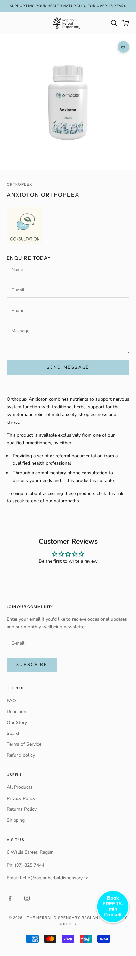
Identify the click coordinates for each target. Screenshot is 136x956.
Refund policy (21, 755)
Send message (68, 367)
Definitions (18, 711)
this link (115, 493)
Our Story (17, 722)
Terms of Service (24, 744)
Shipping (16, 820)
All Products (20, 787)
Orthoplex (19, 184)
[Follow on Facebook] (10, 898)
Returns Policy (22, 809)
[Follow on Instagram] (27, 898)
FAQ (11, 701)
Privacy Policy (21, 798)
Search (14, 733)
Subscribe (31, 664)
